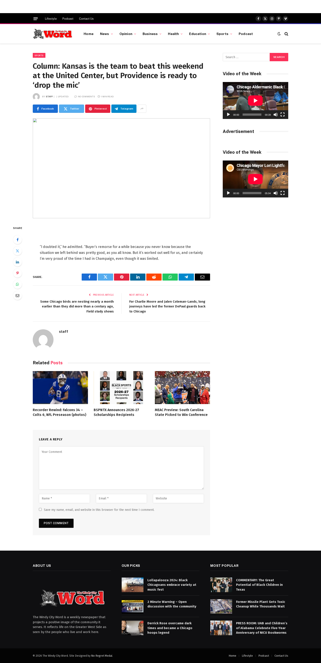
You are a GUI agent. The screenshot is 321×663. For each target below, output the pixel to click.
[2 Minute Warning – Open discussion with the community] (132, 606)
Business (150, 34)
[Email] (17, 295)
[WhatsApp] (17, 284)
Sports (222, 34)
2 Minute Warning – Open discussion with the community (171, 604)
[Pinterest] (17, 273)
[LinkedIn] (17, 262)
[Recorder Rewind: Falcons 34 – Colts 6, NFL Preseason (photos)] (60, 387)
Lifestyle (51, 18)
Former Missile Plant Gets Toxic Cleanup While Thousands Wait (260, 604)
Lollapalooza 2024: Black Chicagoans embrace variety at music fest (171, 584)
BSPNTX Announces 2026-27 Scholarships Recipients (116, 412)
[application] (255, 100)
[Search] (286, 34)
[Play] (228, 114)
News (104, 34)
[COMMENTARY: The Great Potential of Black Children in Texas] (221, 585)
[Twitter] (17, 250)
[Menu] (35, 18)
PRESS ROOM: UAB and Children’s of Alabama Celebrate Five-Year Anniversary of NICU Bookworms (261, 628)
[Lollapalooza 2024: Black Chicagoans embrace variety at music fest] (132, 585)
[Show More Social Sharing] (142, 109)
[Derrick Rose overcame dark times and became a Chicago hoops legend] (132, 628)
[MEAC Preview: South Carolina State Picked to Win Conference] (182, 387)
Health (173, 34)
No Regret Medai (101, 655)
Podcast (67, 18)
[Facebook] (17, 239)
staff (49, 96)
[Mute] (275, 114)
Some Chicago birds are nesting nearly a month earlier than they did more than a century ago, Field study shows (77, 306)
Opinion (125, 34)
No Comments (86, 96)
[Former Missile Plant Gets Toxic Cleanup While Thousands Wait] (221, 606)
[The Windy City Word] (53, 34)
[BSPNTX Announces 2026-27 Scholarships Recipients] (121, 387)
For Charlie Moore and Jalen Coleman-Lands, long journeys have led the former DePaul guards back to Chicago (167, 306)
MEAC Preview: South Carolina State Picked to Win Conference (181, 412)
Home (88, 34)
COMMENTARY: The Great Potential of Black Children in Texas (259, 584)
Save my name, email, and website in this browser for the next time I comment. (99, 510)
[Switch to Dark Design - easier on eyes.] (279, 34)
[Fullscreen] (282, 114)
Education (197, 34)
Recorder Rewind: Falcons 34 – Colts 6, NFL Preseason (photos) (59, 412)
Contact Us (86, 18)
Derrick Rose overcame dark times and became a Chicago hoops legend (169, 628)
